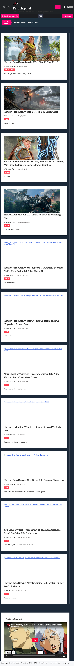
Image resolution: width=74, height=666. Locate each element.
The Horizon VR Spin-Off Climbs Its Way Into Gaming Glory (32, 216)
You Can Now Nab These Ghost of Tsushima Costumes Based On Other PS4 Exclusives (32, 532)
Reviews (7, 172)
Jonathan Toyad (11, 116)
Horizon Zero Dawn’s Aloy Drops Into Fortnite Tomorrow (34, 480)
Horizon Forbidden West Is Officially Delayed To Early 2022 (32, 429)
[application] (35, 640)
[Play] (6, 656)
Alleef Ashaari (10, 66)
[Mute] (61, 656)
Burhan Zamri (10, 590)
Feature (7, 69)
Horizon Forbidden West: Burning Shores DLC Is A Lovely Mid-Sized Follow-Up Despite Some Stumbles (34, 163)
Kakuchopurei (22, 8)
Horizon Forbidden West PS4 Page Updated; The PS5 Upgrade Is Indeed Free (31, 322)
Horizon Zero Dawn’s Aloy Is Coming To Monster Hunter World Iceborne (33, 585)
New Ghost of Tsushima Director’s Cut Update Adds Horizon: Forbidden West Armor (31, 376)
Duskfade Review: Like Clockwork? (26, 22)
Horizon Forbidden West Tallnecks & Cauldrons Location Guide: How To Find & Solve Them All (33, 269)
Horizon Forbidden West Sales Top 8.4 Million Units (31, 111)
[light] (67, 7)
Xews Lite (56, 663)
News (13, 69)
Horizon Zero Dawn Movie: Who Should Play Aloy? (31, 62)
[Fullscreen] (64, 656)
